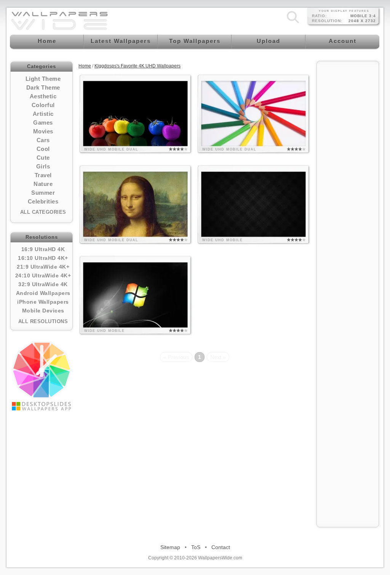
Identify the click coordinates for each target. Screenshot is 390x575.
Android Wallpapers (43, 293)
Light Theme (43, 78)
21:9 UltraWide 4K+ (43, 267)
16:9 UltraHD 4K (43, 249)
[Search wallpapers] (292, 23)
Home (84, 66)
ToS (195, 547)
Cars (43, 140)
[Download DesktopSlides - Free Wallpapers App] (41, 376)
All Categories (43, 212)
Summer (43, 192)
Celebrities (43, 201)
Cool (43, 149)
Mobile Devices (43, 311)
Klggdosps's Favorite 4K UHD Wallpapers (137, 66)
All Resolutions (43, 321)
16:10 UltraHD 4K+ (43, 258)
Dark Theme (43, 87)
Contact (220, 547)
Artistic (43, 114)
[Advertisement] (347, 180)
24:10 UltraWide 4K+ (43, 275)
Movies (43, 131)
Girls (43, 166)
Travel (43, 175)
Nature (43, 184)
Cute (43, 157)
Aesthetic (43, 96)
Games (43, 122)
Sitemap (170, 547)
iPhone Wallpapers (43, 302)
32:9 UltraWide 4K (43, 284)
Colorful (43, 105)
